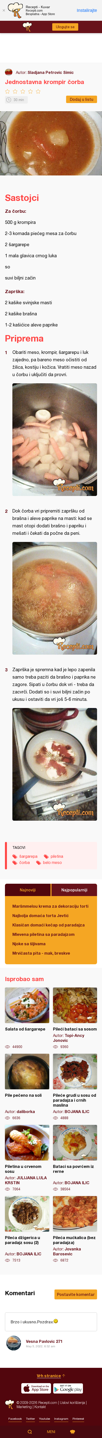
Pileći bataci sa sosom (75, 1018)
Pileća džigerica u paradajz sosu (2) (27, 1229)
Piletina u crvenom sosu (27, 1158)
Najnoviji (28, 889)
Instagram (61, 1418)
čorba (24, 862)
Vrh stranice (49, 1375)
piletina (57, 856)
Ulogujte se (65, 27)
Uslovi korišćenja (72, 1402)
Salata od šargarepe (27, 1018)
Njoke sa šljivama (29, 943)
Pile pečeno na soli (27, 1087)
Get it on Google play (68, 1388)
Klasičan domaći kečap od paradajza (48, 925)
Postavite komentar (76, 1294)
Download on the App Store (36, 1388)
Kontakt (40, 1407)
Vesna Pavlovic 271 (44, 1341)
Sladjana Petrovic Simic (50, 72)
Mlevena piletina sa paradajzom (43, 934)
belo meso (52, 862)
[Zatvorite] (3, 10)
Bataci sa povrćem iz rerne (75, 1158)
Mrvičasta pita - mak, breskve (41, 953)
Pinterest (78, 1418)
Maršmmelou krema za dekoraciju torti (50, 906)
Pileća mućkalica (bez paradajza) (75, 1229)
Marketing (24, 1407)
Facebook (15, 1418)
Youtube (44, 1418)
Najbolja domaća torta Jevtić (40, 915)
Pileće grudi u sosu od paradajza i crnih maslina (75, 1087)
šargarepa (28, 856)
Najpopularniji (74, 889)
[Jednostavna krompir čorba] (54, 439)
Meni (51, 1432)
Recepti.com (9, 1404)
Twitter (30, 1418)
